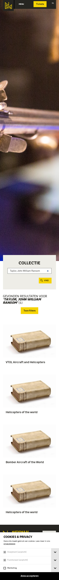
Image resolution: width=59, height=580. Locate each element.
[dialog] (29, 556)
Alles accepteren (30, 576)
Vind (46, 281)
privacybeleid (9, 544)
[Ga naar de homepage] (8, 5)
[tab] (55, 552)
